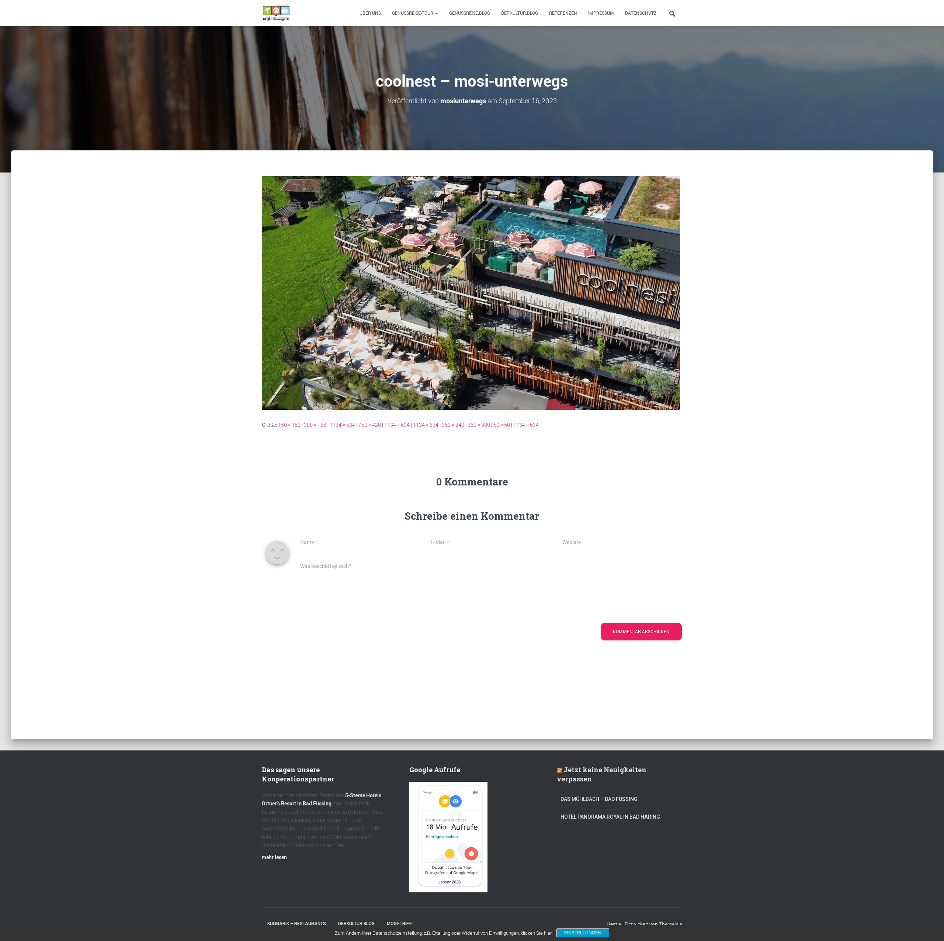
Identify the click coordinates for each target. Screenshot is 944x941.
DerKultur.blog (519, 13)
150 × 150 (289, 424)
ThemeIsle (670, 924)
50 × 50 (501, 424)
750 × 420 (369, 424)
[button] (436, 13)
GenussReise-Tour (413, 13)
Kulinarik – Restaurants (296, 923)
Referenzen (563, 13)
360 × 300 (479, 424)
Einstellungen (582, 932)
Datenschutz (640, 13)
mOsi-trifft (400, 923)
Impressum (601, 13)
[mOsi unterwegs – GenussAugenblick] (276, 13)
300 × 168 (315, 424)
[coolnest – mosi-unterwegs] (471, 292)
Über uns (370, 13)
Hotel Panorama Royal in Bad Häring (610, 817)
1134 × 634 (342, 424)
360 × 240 (453, 424)
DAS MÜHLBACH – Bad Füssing (599, 799)
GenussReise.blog (469, 13)
